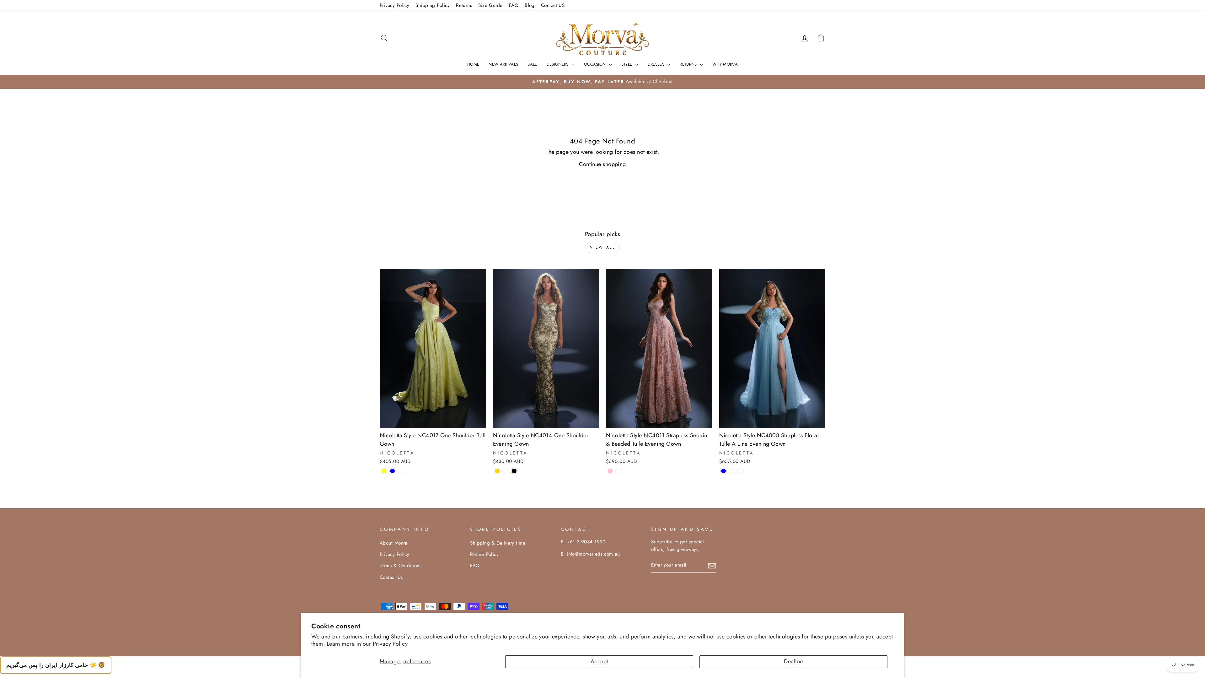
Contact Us (391, 577)
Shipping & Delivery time (497, 543)
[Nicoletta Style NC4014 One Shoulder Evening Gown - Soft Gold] (497, 471)
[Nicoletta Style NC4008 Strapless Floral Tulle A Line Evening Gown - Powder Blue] (723, 471)
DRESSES (657, 64)
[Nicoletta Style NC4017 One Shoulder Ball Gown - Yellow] (384, 471)
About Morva (393, 543)
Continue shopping (602, 164)
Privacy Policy (390, 644)
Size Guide (490, 5)
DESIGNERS (558, 64)
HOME (473, 64)
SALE (532, 64)
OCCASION (595, 64)
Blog (530, 5)
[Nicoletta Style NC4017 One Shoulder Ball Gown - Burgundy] (401, 471)
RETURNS (689, 64)
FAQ (513, 5)
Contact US (553, 5)
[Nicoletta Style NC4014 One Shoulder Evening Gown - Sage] (506, 471)
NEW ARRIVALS (503, 64)
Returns (464, 5)
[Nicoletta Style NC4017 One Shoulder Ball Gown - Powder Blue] (392, 471)
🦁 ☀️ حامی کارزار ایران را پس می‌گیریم (55, 665)
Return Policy (484, 554)
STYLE (627, 64)
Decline (793, 661)
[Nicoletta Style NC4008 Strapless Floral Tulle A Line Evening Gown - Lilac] (740, 471)
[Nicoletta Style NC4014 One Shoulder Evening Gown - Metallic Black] (514, 471)
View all (602, 247)
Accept (599, 661)
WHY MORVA (725, 64)
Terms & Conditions (400, 565)
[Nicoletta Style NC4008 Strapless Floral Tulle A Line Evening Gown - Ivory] (732, 471)
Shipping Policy (432, 5)
